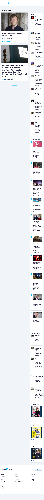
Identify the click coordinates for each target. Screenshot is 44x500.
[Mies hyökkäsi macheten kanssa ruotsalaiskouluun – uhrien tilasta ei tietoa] (32, 46)
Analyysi (2, 479)
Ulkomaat (3, 481)
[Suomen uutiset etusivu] (8, 3)
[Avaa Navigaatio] (42, 3)
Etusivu (16, 476)
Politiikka (4, 38)
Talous (2, 478)
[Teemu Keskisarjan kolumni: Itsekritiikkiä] (14, 22)
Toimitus (17, 479)
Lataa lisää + (14, 84)
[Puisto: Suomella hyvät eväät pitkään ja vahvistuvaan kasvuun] (32, 116)
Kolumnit (3, 488)
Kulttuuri (3, 484)
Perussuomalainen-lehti (19, 483)
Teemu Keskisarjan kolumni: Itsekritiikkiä (12, 34)
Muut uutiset (3, 483)
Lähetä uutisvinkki (18, 481)
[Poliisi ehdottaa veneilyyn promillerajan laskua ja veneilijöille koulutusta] (32, 92)
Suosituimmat (18, 478)
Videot (2, 486)
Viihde (2, 490)
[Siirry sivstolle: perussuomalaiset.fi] (36, 480)
